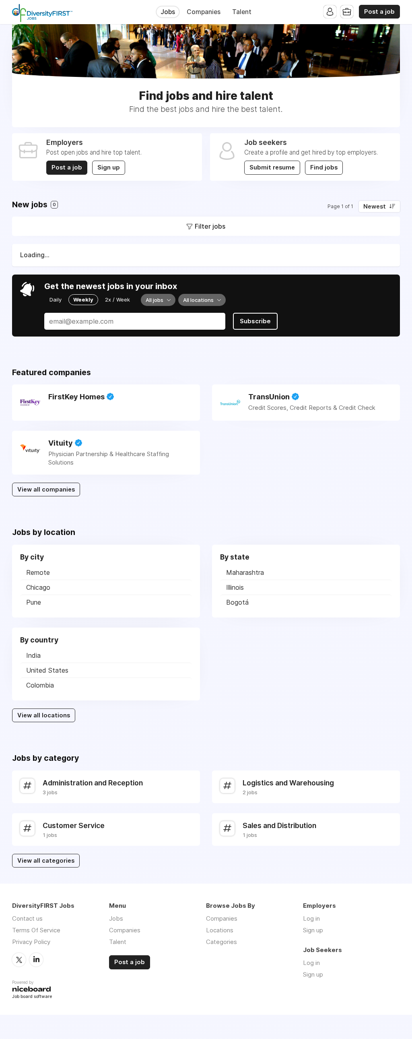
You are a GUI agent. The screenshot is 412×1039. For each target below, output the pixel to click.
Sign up (108, 167)
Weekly (83, 299)
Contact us (27, 918)
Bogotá (237, 602)
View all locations (43, 715)
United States (47, 670)
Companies (203, 12)
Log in (311, 918)
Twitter (19, 960)
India (33, 655)
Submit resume (272, 167)
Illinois (235, 587)
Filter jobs (210, 226)
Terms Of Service (36, 930)
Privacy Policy (31, 942)
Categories (221, 942)
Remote (38, 572)
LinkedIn (36, 960)
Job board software (32, 997)
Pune (33, 602)
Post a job (379, 11)
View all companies (46, 489)
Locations (219, 930)
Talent (241, 12)
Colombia (40, 685)
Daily (55, 299)
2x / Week (117, 299)
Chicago (38, 587)
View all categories (45, 860)
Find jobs (324, 167)
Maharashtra (245, 572)
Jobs (168, 12)
